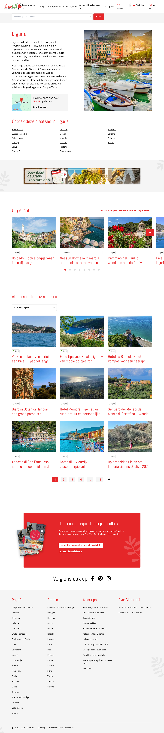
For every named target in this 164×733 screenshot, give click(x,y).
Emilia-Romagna (19, 634)
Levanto (63, 142)
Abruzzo (15, 612)
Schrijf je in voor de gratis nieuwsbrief (80, 545)
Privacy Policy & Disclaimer (61, 727)
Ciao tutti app (89, 618)
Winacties (87, 668)
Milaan (50, 628)
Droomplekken (54, 6)
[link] (109, 479)
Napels (50, 634)
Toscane (15, 692)
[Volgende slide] (150, 232)
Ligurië (17, 253)
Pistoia (50, 655)
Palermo (51, 639)
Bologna (51, 612)
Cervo (14, 147)
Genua (63, 134)
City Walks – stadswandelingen (61, 607)
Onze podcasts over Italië (94, 649)
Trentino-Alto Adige (20, 697)
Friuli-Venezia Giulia (21, 639)
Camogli (15, 142)
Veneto (15, 713)
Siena (49, 671)
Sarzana (111, 134)
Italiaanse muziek (91, 639)
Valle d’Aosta (17, 708)
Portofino (64, 147)
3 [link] (72, 479)
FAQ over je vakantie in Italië (95, 607)
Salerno (50, 665)
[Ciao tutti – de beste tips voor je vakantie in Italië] (12, 6)
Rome (50, 660)
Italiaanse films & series (93, 634)
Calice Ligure (17, 138)
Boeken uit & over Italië (93, 612)
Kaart (65, 6)
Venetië (50, 681)
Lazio (14, 644)
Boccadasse (17, 129)
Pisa (49, 649)
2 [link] (63, 479)
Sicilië (14, 686)
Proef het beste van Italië (94, 655)
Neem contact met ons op (130, 612)
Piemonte (16, 671)
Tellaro (111, 142)
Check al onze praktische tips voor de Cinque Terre (124, 210)
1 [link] (55, 479)
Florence (51, 618)
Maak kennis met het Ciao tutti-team (134, 607)
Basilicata (16, 618)
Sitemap (41, 727)
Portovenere (145, 34)
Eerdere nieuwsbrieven (70, 551)
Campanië (16, 628)
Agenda (73, 6)
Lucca (50, 623)
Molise (15, 665)
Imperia (63, 138)
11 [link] (99, 479)
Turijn (50, 676)
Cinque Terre (18, 151)
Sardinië (15, 681)
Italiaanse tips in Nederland (95, 644)
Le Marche (16, 649)
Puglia (14, 676)
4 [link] (81, 479)
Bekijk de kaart (40, 107)
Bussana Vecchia (19, 134)
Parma (50, 644)
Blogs (42, 6)
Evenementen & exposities (95, 628)
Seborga (111, 138)
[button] (65, 269)
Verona (50, 686)
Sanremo (112, 129)
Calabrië (15, 623)
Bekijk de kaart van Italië (22, 607)
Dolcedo (63, 129)
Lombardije (17, 660)
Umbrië (15, 702)
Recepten (109, 6)
